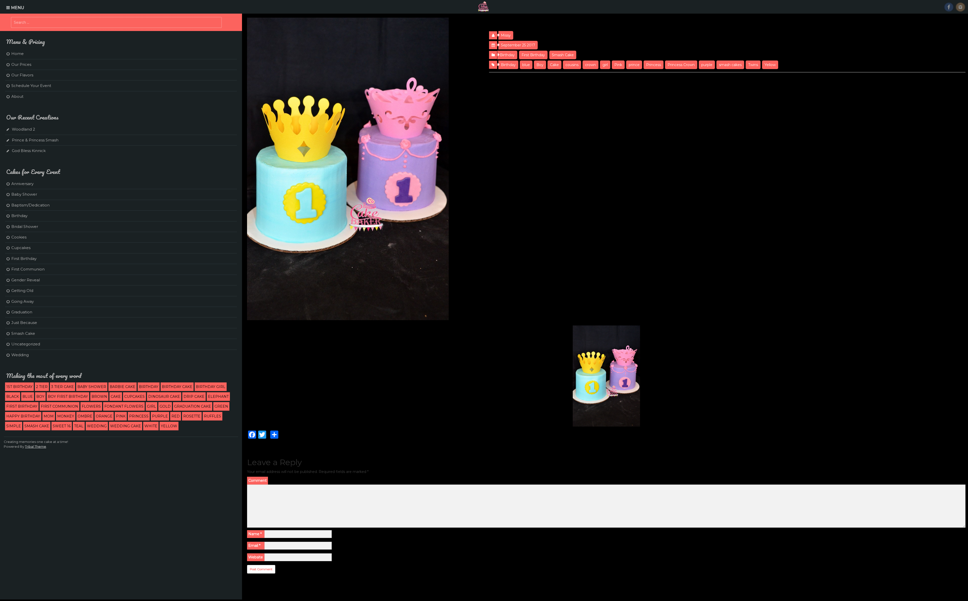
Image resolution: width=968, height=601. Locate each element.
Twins (753, 65)
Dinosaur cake (164, 396)
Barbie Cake (122, 386)
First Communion (28, 269)
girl (605, 65)
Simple (13, 426)
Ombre (85, 416)
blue (526, 65)
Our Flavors (22, 75)
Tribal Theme (35, 446)
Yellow (770, 65)
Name (255, 534)
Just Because (24, 322)
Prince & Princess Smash (35, 140)
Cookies (18, 237)
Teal (78, 426)
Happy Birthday (23, 416)
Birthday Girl (210, 386)
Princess (653, 65)
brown (99, 396)
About (17, 96)
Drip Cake (194, 396)
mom (49, 416)
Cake (554, 65)
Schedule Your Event (31, 85)
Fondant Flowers (123, 406)
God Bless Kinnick (29, 150)
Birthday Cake (177, 386)
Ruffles (212, 416)
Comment (257, 480)
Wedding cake (125, 426)
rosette (191, 416)
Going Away (22, 301)
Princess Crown (681, 65)
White (150, 426)
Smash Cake (563, 55)
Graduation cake (192, 406)
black (12, 396)
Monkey (65, 416)
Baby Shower (24, 194)
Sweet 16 (62, 426)
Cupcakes (21, 247)
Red (175, 416)
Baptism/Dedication (30, 205)
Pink (618, 65)
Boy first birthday (68, 396)
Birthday (507, 55)
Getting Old (22, 290)
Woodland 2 (23, 129)
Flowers (91, 406)
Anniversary (22, 183)
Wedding (20, 354)
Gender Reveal (25, 280)
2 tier (42, 386)
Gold (165, 406)
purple (706, 65)
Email (254, 545)
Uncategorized (25, 344)
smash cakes (730, 65)
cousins (572, 65)
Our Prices (21, 64)
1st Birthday (19, 386)
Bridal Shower (24, 226)
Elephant (218, 396)
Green (221, 406)
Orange (104, 416)
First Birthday (533, 55)
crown (590, 65)
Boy (539, 65)
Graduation (21, 312)
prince (634, 65)
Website (255, 557)
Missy (506, 35)
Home (17, 53)
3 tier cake (62, 386)
